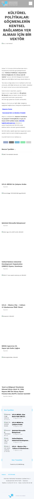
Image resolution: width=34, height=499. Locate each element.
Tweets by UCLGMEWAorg (17, 464)
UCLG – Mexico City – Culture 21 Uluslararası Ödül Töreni (20, 448)
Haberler (10, 396)
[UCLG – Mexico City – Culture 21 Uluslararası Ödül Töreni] (7, 448)
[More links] (18, 474)
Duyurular (5, 186)
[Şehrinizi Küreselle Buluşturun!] (7, 432)
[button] (5, 142)
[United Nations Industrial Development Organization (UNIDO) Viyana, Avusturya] (7, 440)
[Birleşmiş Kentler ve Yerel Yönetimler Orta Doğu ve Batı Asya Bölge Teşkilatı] (10, 3)
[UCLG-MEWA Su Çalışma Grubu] (7, 425)
